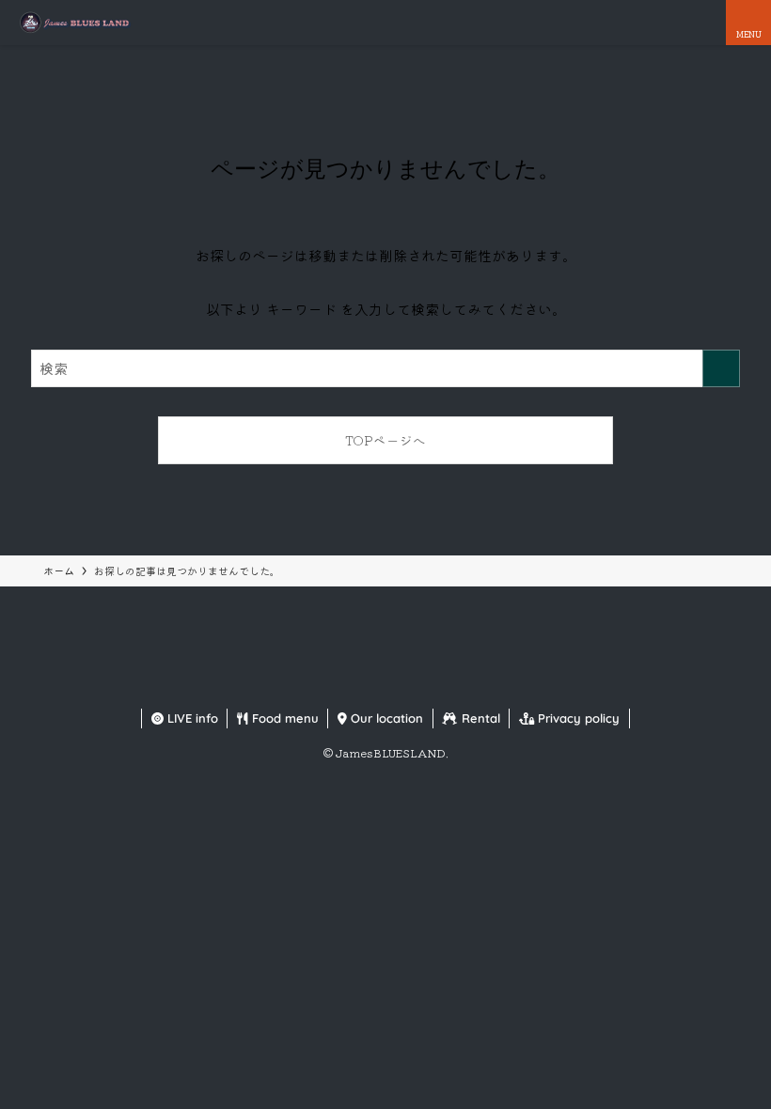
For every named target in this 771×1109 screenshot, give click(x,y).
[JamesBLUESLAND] (74, 22)
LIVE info (191, 718)
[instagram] (385, 685)
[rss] (430, 685)
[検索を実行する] (721, 368)
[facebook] (340, 685)
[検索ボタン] (703, 22)
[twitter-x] (362, 685)
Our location (385, 718)
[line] (408, 685)
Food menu (283, 718)
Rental (479, 718)
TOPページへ (385, 439)
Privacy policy (577, 718)
